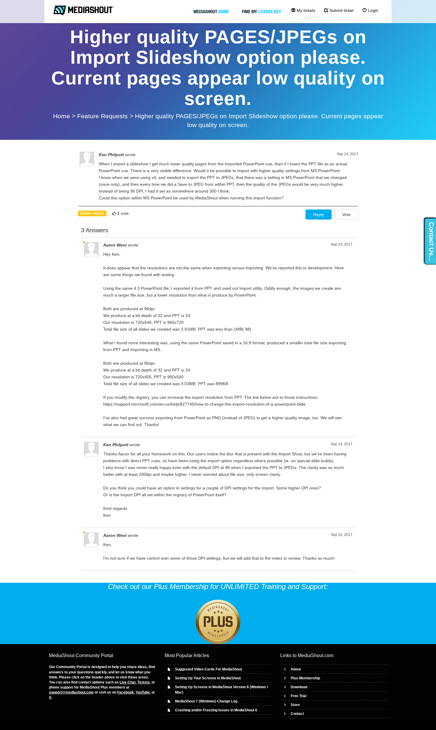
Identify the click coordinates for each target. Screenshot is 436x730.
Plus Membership (305, 678)
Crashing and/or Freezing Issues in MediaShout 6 (216, 710)
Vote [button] (346, 214)
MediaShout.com (315, 655)
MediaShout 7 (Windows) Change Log (206, 701)
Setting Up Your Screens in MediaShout (208, 678)
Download (299, 687)
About (296, 669)
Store (295, 705)
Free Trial (298, 696)
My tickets (305, 10)
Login (372, 10)
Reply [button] (318, 214)
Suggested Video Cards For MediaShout (208, 669)
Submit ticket (341, 10)
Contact (297, 714)
